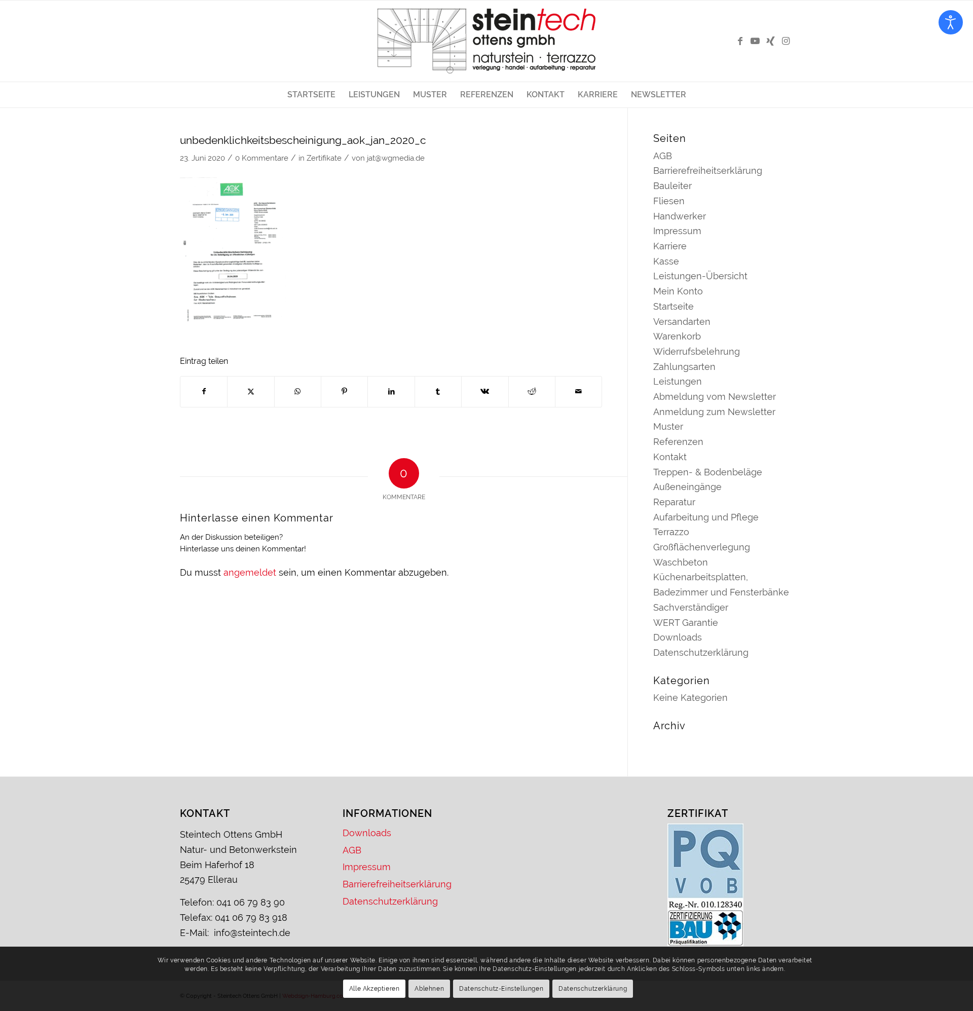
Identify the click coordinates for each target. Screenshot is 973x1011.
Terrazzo (671, 532)
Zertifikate (324, 158)
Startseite (673, 306)
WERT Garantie (685, 622)
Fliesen (669, 201)
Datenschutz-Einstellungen (501, 988)
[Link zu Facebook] (739, 41)
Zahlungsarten (684, 366)
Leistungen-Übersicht (700, 276)
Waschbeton (680, 562)
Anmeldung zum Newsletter (714, 411)
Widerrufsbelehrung (696, 351)
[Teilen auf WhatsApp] (298, 392)
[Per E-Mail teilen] (578, 392)
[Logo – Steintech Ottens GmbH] (486, 41)
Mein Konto (678, 291)
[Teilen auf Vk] (485, 392)
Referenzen (678, 441)
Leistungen (677, 381)
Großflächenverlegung (701, 547)
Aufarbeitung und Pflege (706, 517)
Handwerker (679, 216)
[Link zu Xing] (770, 41)
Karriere (670, 246)
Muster (668, 426)
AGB (662, 156)
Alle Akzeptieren (374, 988)
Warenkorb (677, 336)
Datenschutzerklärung (701, 652)
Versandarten (681, 321)
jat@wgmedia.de (396, 158)
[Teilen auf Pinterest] (344, 392)
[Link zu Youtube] (755, 41)
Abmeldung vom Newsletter (714, 396)
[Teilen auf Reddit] (532, 392)
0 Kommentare (261, 158)
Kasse (666, 261)
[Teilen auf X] (251, 392)
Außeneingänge (687, 486)
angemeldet (249, 572)
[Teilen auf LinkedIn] (391, 392)
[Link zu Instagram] (785, 41)
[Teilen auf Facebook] (203, 392)
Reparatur (674, 502)
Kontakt (670, 457)
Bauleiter (672, 185)
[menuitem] (311, 94)
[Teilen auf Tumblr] (438, 392)
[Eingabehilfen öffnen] (951, 22)
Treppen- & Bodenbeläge (707, 472)
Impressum (677, 231)
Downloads (677, 637)
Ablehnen (429, 988)
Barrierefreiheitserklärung (707, 170)
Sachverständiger (690, 607)
